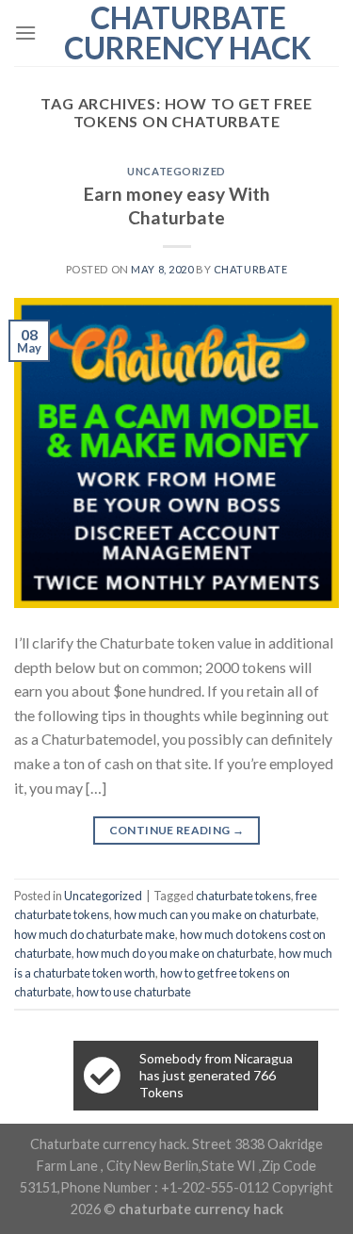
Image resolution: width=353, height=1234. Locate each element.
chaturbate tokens (243, 895)
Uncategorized (176, 171)
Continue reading (177, 830)
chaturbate (251, 269)
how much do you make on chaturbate (175, 953)
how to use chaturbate (133, 991)
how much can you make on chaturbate (215, 914)
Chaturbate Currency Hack (188, 33)
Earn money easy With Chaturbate (177, 205)
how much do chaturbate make (94, 934)
